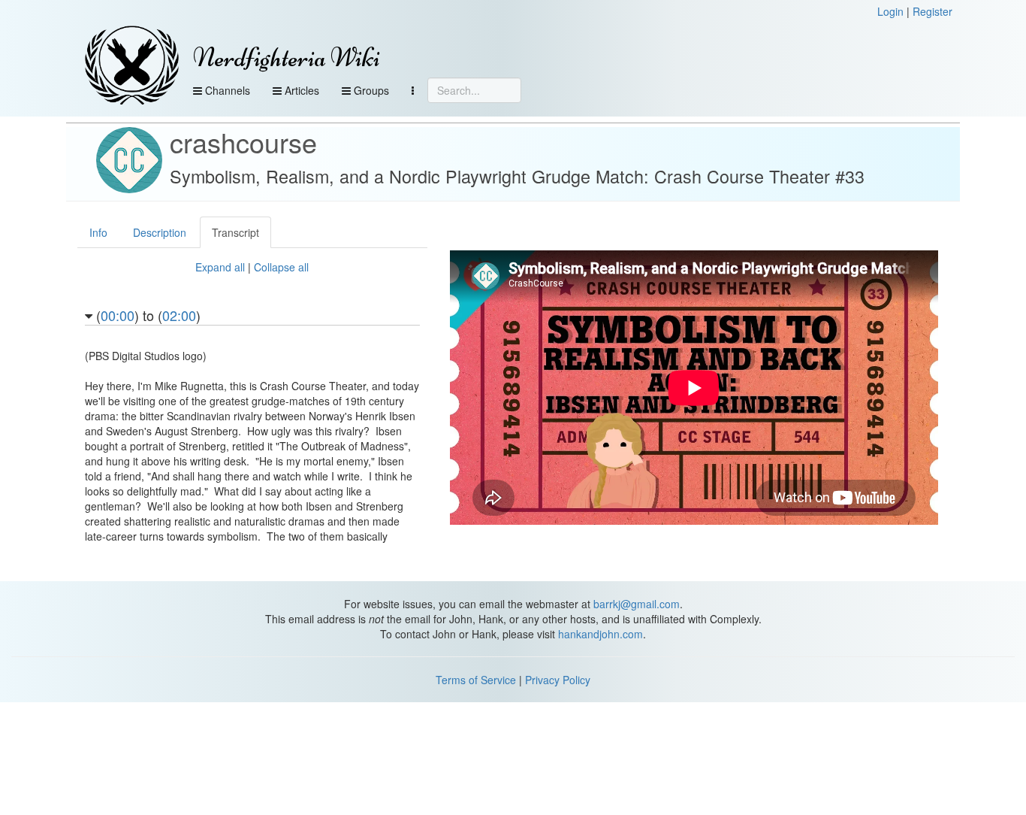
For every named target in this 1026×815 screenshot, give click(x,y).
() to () (146, 316)
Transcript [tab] (235, 232)
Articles (300, 90)
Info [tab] (98, 232)
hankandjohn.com (600, 633)
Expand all (220, 266)
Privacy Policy (557, 679)
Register (932, 11)
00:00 (117, 315)
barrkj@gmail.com (636, 603)
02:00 (179, 315)
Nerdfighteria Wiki (286, 57)
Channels (226, 90)
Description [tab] (159, 232)
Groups (370, 90)
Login (890, 11)
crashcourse (243, 142)
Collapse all (281, 266)
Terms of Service (476, 679)
